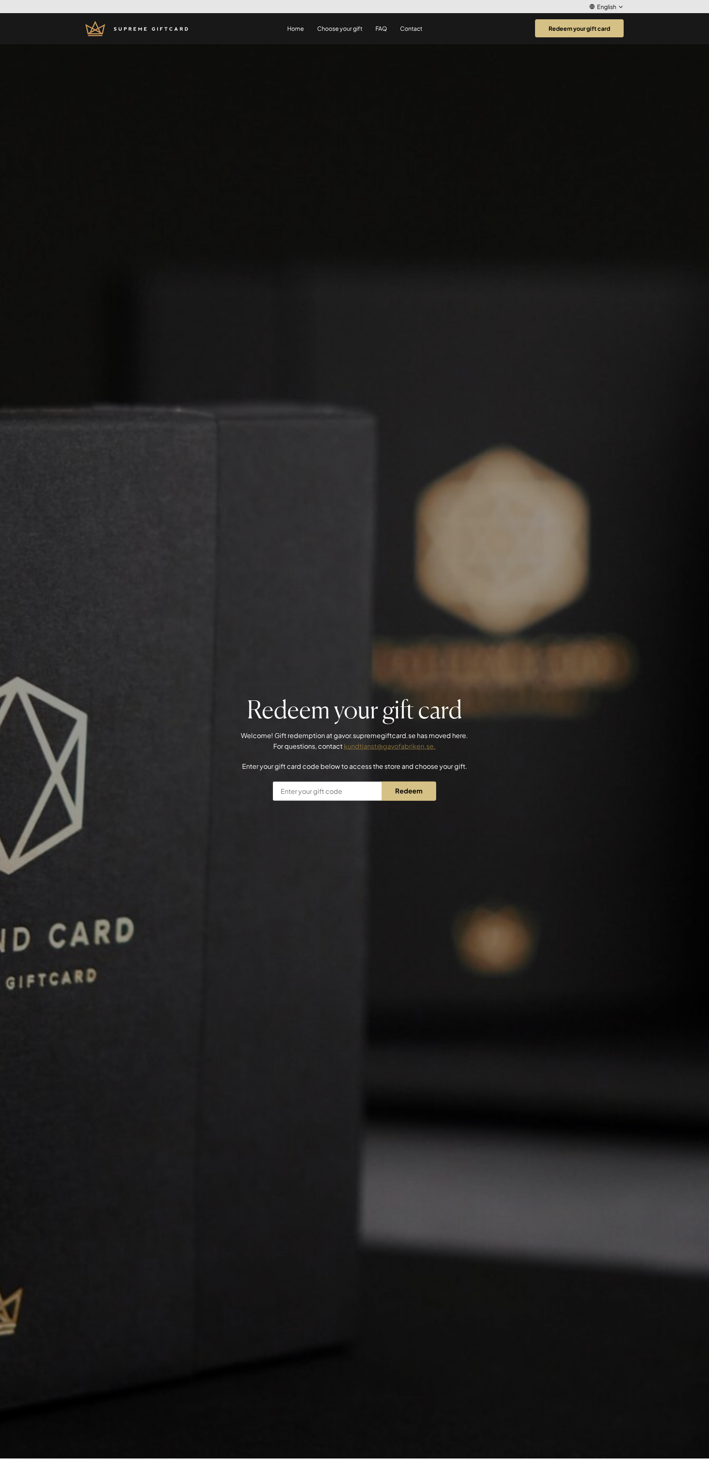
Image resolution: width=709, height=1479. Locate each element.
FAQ (381, 28)
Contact (411, 28)
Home (295, 28)
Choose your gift (339, 28)
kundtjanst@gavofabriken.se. (390, 745)
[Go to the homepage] (136, 29)
